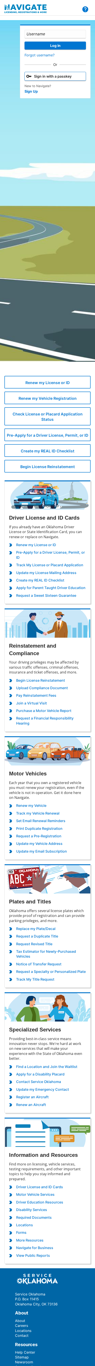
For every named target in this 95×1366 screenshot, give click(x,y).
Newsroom (24, 1362)
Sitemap (22, 1357)
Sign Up (31, 91)
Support (85, 9)
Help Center (25, 1352)
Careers (21, 1325)
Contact (21, 1335)
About (20, 1320)
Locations (23, 1330)
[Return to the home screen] (28, 8)
